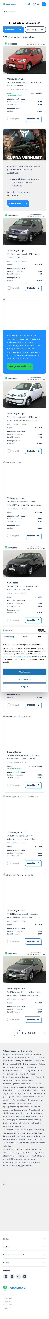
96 (33, 1033)
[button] (44, 1033)
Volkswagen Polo (16, 832)
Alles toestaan (24, 672)
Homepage (10, 11)
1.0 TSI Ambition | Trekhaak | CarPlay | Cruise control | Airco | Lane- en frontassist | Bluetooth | (24, 758)
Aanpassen (23, 679)
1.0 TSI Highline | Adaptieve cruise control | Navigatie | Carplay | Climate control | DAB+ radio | (24, 917)
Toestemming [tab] (8, 637)
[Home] (9, 4)
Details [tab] (24, 637)
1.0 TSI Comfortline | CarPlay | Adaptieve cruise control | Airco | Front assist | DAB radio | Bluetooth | (23, 839)
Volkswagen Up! (15, 79)
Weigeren (24, 687)
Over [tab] (40, 637)
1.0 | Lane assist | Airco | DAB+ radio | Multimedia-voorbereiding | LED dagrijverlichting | (23, 420)
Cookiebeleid (22, 656)
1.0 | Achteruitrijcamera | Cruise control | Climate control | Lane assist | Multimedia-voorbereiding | (24, 504)
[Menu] (44, 4)
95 (29, 1033)
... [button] (25, 1033)
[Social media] (5, 1276)
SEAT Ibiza (12, 583)
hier (21, 1165)
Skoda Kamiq (14, 752)
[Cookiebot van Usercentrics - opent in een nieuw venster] (36, 630)
